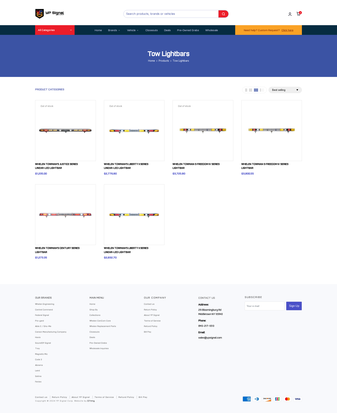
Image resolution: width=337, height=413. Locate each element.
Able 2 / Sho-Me (43, 326)
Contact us (149, 304)
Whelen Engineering (44, 304)
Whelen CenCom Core (100, 320)
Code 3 (38, 359)
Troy (37, 348)
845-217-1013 (206, 325)
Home (98, 30)
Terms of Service (152, 320)
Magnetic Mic (41, 354)
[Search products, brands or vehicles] (223, 14)
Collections (95, 315)
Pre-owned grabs (188, 30)
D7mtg (91, 401)
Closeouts (152, 30)
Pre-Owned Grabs (98, 343)
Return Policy (150, 309)
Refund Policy (150, 326)
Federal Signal (42, 315)
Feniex (38, 381)
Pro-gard (39, 320)
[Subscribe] (294, 306)
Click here (287, 30)
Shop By (94, 309)
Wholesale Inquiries (99, 348)
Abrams (39, 365)
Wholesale (211, 30)
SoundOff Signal (43, 343)
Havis (38, 337)
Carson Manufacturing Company (50, 331)
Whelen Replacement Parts (103, 326)
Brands (112, 30)
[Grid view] (246, 90)
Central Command (44, 309)
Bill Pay (147, 331)
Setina (38, 376)
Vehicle (131, 30)
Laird (37, 370)
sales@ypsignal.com (210, 337)
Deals (167, 30)
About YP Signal (152, 315)
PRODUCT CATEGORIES (49, 89)
